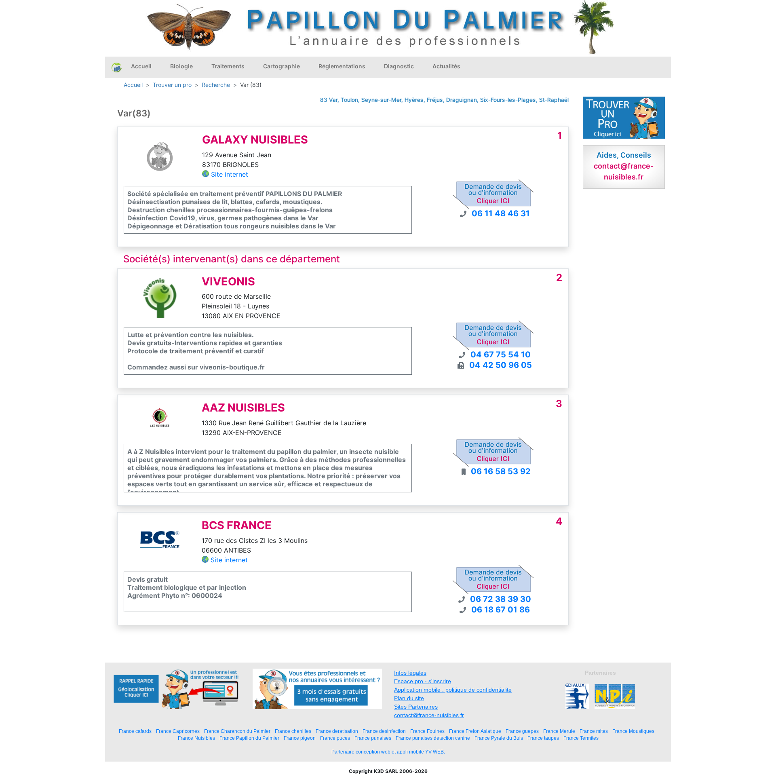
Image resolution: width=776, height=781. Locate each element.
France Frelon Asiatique (475, 731)
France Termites (581, 738)
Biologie (181, 66)
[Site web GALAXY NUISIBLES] (159, 156)
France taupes (543, 738)
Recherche (216, 84)
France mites (594, 731)
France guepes (522, 731)
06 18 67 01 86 (500, 609)
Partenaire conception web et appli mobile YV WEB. (388, 752)
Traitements (228, 66)
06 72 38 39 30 (500, 599)
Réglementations (341, 66)
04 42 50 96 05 (500, 365)
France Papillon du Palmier (249, 738)
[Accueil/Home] (117, 67)
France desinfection (384, 731)
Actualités (446, 66)
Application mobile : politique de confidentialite (453, 689)
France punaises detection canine (433, 738)
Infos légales (410, 672)
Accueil (141, 66)
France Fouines (427, 731)
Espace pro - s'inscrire (422, 681)
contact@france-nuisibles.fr (429, 715)
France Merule (559, 731)
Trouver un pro (172, 84)
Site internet (229, 174)
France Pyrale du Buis (498, 738)
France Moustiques (633, 731)
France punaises (372, 738)
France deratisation (337, 731)
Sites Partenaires (416, 706)
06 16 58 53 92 (501, 471)
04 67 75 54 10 (500, 354)
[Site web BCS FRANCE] (159, 541)
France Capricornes (178, 731)
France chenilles (293, 731)
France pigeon (300, 738)
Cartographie (281, 66)
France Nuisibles (196, 738)
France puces (335, 738)
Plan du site (409, 698)
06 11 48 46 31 (501, 213)
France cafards (135, 731)
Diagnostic (399, 66)
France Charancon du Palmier (237, 731)
